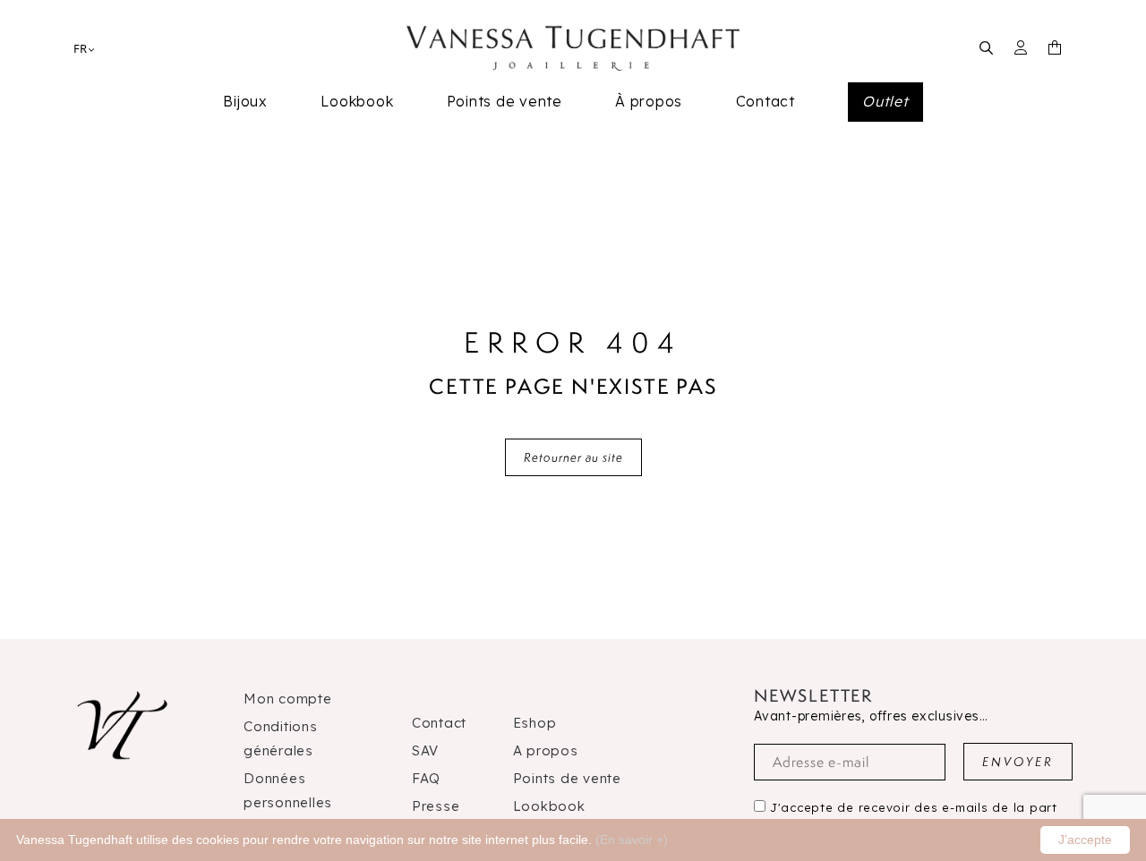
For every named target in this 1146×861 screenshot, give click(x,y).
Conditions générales (281, 738)
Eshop (535, 722)
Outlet (885, 101)
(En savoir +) (631, 839)
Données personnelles (288, 790)
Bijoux (245, 101)
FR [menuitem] (80, 48)
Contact (765, 101)
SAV (425, 750)
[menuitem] (80, 47)
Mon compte (288, 698)
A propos (545, 750)
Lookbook (357, 101)
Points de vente (504, 101)
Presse (436, 805)
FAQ (426, 778)
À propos (648, 101)
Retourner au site (573, 457)
